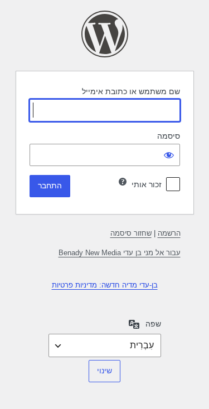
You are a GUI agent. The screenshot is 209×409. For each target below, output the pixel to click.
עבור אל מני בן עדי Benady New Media (120, 253)
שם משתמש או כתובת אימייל (131, 91)
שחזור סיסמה (131, 233)
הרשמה (169, 233)
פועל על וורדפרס (104, 34)
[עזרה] (122, 181)
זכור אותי (147, 184)
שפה (153, 323)
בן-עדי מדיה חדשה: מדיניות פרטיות (105, 285)
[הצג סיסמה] (169, 155)
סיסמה (168, 136)
